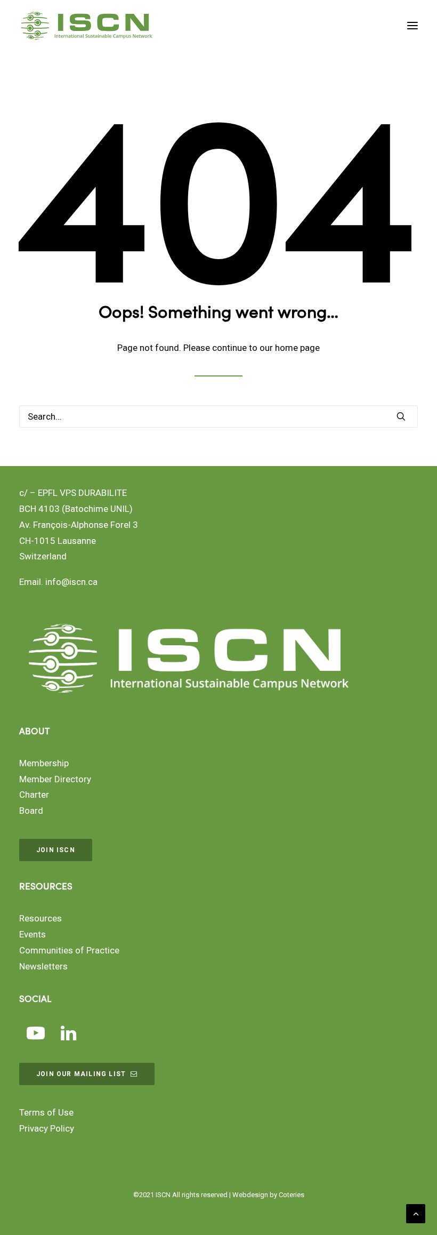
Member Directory (55, 779)
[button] (412, 25)
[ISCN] (86, 26)
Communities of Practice (69, 950)
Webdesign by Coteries (268, 1195)
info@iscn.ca (71, 581)
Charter (34, 794)
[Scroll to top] (415, 1212)
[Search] (218, 416)
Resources (40, 918)
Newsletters (43, 966)
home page (297, 347)
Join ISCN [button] (55, 850)
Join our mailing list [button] (81, 1074)
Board (31, 810)
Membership (44, 763)
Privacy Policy (46, 1128)
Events (32, 934)
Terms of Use (46, 1112)
